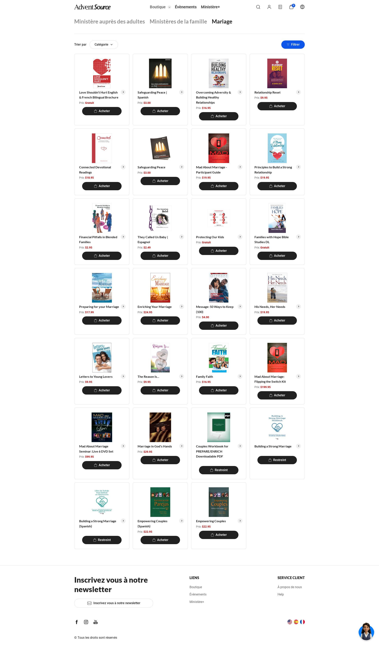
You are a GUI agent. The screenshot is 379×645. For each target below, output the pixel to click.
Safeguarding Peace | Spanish (152, 94)
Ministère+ (210, 7)
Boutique (158, 7)
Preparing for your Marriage (99, 306)
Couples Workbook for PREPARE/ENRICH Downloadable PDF (212, 451)
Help (281, 594)
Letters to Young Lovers (96, 376)
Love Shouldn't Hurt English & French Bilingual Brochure (98, 94)
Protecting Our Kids (210, 237)
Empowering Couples (211, 521)
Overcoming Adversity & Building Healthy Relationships (213, 97)
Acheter (104, 111)
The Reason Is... (148, 376)
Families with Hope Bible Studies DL (271, 239)
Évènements (186, 7)
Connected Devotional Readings (95, 169)
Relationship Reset (267, 92)
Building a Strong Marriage (273, 446)
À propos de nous (290, 587)
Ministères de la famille (178, 21)
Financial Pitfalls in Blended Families (98, 239)
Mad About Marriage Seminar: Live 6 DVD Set (96, 448)
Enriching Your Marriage (155, 306)
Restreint (221, 470)
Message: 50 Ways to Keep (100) (215, 309)
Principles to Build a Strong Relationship (273, 169)
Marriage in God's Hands (155, 446)
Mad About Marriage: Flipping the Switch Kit (270, 379)
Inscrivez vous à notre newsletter (116, 603)
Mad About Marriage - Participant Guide (211, 169)
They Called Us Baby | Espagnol (153, 239)
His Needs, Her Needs (269, 306)
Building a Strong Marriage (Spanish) (97, 523)
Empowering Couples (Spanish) (152, 523)
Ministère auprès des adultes (109, 21)
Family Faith (204, 376)
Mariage (222, 21)
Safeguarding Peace (151, 167)
